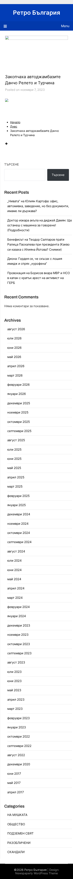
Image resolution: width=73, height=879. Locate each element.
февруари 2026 (18, 385)
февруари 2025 (18, 496)
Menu (65, 26)
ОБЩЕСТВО (16, 824)
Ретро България (36, 12)
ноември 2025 (17, 412)
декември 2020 (18, 764)
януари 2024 (16, 616)
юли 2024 (14, 560)
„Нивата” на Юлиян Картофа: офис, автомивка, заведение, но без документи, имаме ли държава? (38, 206)
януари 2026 (16, 394)
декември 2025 (18, 403)
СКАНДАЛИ (16, 852)
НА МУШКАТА (17, 815)
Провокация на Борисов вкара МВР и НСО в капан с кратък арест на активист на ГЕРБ (38, 278)
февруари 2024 (18, 607)
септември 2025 (19, 431)
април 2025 (15, 477)
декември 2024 (18, 514)
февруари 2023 (18, 718)
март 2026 (15, 375)
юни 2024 (14, 570)
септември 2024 (19, 542)
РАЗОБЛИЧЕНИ (18, 843)
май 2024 (14, 579)
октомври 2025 (18, 422)
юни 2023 (14, 681)
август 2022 (16, 755)
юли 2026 (14, 338)
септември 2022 (19, 746)
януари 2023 (16, 727)
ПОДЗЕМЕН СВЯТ (20, 833)
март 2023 (15, 709)
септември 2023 (19, 653)
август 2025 (16, 440)
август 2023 (16, 662)
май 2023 (14, 690)
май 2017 (14, 783)
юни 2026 (14, 348)
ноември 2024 (18, 524)
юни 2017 (14, 774)
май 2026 (14, 357)
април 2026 (15, 366)
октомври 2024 (18, 533)
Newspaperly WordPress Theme (36, 873)
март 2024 (15, 598)
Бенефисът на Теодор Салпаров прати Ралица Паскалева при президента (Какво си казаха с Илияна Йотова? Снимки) (38, 244)
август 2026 (16, 329)
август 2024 (16, 551)
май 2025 (14, 468)
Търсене (11, 164)
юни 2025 (14, 459)
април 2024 (16, 588)
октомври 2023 (18, 644)
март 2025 (15, 486)
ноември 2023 (18, 635)
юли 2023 (14, 672)
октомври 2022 (18, 736)
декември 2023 (18, 625)
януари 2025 (16, 505)
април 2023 (16, 699)
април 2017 (15, 792)
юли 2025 (14, 449)
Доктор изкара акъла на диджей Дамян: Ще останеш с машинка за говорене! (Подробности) (39, 225)
